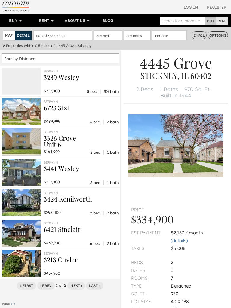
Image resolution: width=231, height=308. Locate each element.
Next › (76, 285)
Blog (107, 20)
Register (216, 7)
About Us (75, 20)
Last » (94, 285)
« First (26, 285)
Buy (14, 20)
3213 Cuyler (61, 259)
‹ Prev (46, 285)
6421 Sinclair (62, 229)
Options (217, 35)
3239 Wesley (61, 77)
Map (9, 35)
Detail (23, 35)
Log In (191, 7)
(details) (179, 240)
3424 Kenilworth (68, 198)
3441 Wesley (61, 168)
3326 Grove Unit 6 (60, 141)
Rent (45, 20)
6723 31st (56, 107)
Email (199, 35)
